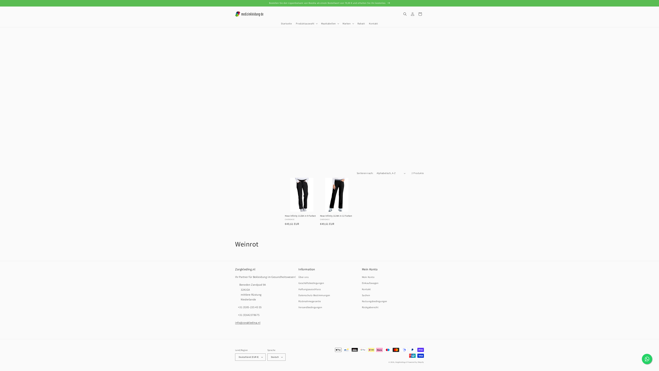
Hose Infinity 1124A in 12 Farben (336, 216)
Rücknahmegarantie (309, 301)
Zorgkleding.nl (401, 362)
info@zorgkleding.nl (247, 322)
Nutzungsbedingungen (374, 301)
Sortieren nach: (365, 173)
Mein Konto (368, 277)
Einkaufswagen (370, 283)
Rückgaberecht (370, 307)
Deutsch (275, 357)
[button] (306, 23)
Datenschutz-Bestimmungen (314, 295)
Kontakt (366, 289)
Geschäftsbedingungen (311, 283)
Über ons (303, 277)
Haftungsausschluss (309, 289)
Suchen (366, 295)
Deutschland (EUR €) (249, 357)
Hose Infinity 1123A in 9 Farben (300, 216)
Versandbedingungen (310, 307)
